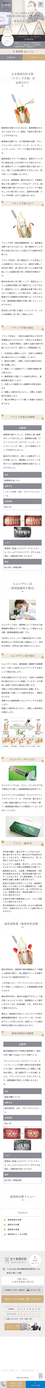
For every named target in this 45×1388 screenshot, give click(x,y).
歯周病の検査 (13, 1229)
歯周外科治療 (13, 1224)
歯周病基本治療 (14, 1219)
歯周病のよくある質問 (17, 1234)
